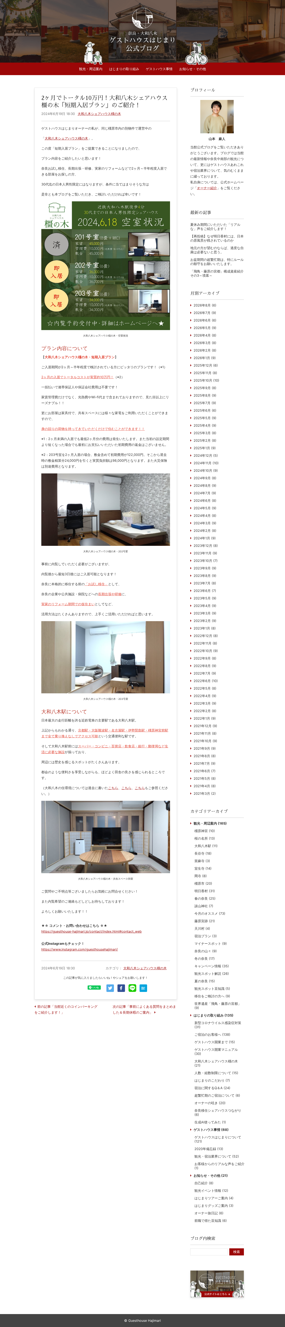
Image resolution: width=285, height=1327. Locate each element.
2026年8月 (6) (205, 305)
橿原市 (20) (203, 883)
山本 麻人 (217, 139)
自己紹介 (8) (203, 1183)
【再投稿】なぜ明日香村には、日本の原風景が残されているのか (217, 238)
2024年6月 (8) (205, 500)
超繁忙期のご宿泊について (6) (217, 1095)
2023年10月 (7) (206, 561)
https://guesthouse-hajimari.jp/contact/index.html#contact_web (91, 931)
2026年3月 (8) (205, 343)
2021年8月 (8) (205, 756)
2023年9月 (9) (205, 568)
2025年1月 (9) (205, 448)
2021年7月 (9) (205, 763)
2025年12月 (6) (206, 365)
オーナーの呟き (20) (210, 1103)
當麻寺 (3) (202, 861)
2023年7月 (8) (205, 583)
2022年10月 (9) (206, 651)
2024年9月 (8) (205, 478)
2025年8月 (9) (205, 395)
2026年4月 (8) (205, 335)
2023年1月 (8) (205, 628)
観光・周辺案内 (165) (210, 823)
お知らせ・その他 (192, 69)
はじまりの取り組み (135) (213, 1015)
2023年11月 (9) (205, 553)
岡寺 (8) (200, 876)
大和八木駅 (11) (206, 846)
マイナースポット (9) (210, 943)
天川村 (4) (202, 928)
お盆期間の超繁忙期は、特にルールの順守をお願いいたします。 (217, 261)
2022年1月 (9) (205, 718)
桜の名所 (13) (204, 838)
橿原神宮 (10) (204, 831)
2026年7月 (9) (205, 313)
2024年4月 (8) (205, 515)
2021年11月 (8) (205, 733)
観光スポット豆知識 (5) (212, 988)
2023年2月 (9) (205, 621)
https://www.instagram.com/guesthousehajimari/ (79, 949)
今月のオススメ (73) (209, 913)
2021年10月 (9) (205, 741)
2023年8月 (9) (205, 576)
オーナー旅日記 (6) (208, 1213)
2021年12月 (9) (205, 726)
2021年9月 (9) (205, 748)
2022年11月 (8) (205, 643)
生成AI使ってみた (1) (210, 1122)
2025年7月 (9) (205, 403)
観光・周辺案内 (90, 69)
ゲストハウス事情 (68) (211, 1130)
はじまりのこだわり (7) (212, 1080)
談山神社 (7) (203, 906)
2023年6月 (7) (205, 591)
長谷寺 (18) (203, 853)
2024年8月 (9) (205, 485)
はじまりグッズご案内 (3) (213, 1205)
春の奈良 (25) (205, 898)
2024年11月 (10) (206, 463)
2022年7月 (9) (205, 673)
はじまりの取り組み (124, 69)
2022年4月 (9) (205, 696)
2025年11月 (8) (205, 373)
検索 (236, 1252)
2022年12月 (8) (206, 636)
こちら (113, 788)
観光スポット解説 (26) (211, 973)
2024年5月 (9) (205, 508)
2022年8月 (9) (205, 666)
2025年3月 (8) (205, 433)
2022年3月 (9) (205, 703)
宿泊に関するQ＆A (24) (212, 1088)
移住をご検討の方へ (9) (212, 996)
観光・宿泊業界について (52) (216, 1156)
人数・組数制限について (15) (216, 1073)
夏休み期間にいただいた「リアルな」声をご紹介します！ (215, 226)
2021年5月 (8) (205, 778)
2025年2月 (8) (205, 440)
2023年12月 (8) (206, 546)
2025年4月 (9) (205, 425)
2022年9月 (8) (205, 658)
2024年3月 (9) (205, 523)
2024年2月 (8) (205, 531)
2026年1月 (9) (205, 358)
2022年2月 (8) (205, 711)
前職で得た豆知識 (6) (210, 1221)
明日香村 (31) (204, 891)
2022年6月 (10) (206, 681)
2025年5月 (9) (205, 418)
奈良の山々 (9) (205, 951)
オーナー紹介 (207, 188)
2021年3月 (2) (205, 793)
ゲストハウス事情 (159, 69)
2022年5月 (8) (205, 688)
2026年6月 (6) (205, 320)
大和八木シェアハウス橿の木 (99, 114)
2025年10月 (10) (206, 380)
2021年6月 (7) (205, 771)
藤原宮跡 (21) (204, 921)
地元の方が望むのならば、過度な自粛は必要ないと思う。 (217, 250)
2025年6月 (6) (205, 410)
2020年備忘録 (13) (208, 1149)
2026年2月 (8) (205, 350)
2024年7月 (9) (205, 493)
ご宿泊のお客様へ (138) (212, 1034)
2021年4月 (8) (205, 786)
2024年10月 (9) (206, 470)
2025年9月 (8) (205, 388)
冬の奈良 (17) (204, 958)
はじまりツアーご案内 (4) (213, 1198)
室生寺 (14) (203, 868)
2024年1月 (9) (205, 538)
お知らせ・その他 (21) (211, 1175)
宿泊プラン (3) (205, 936)
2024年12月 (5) (206, 455)
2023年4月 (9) (205, 606)
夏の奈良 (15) (204, 981)
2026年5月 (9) (205, 328)
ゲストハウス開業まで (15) (214, 1042)
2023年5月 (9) (205, 598)
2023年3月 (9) (205, 613)
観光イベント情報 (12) (211, 1190)
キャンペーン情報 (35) (211, 966)
